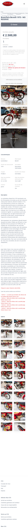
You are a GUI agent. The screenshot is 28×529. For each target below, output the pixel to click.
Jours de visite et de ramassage (14, 83)
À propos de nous (5, 484)
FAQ (2, 488)
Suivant (18, 14)
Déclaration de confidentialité (9, 507)
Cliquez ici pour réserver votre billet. (10, 288)
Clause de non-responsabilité (9, 505)
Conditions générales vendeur (9, 519)
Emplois (3, 490)
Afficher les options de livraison (16, 67)
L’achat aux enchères (6, 500)
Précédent (10, 14)
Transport (3, 486)
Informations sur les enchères (14, 79)
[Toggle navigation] (24, 4)
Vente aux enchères (6, 517)
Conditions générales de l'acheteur (10, 502)
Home (2, 11)
